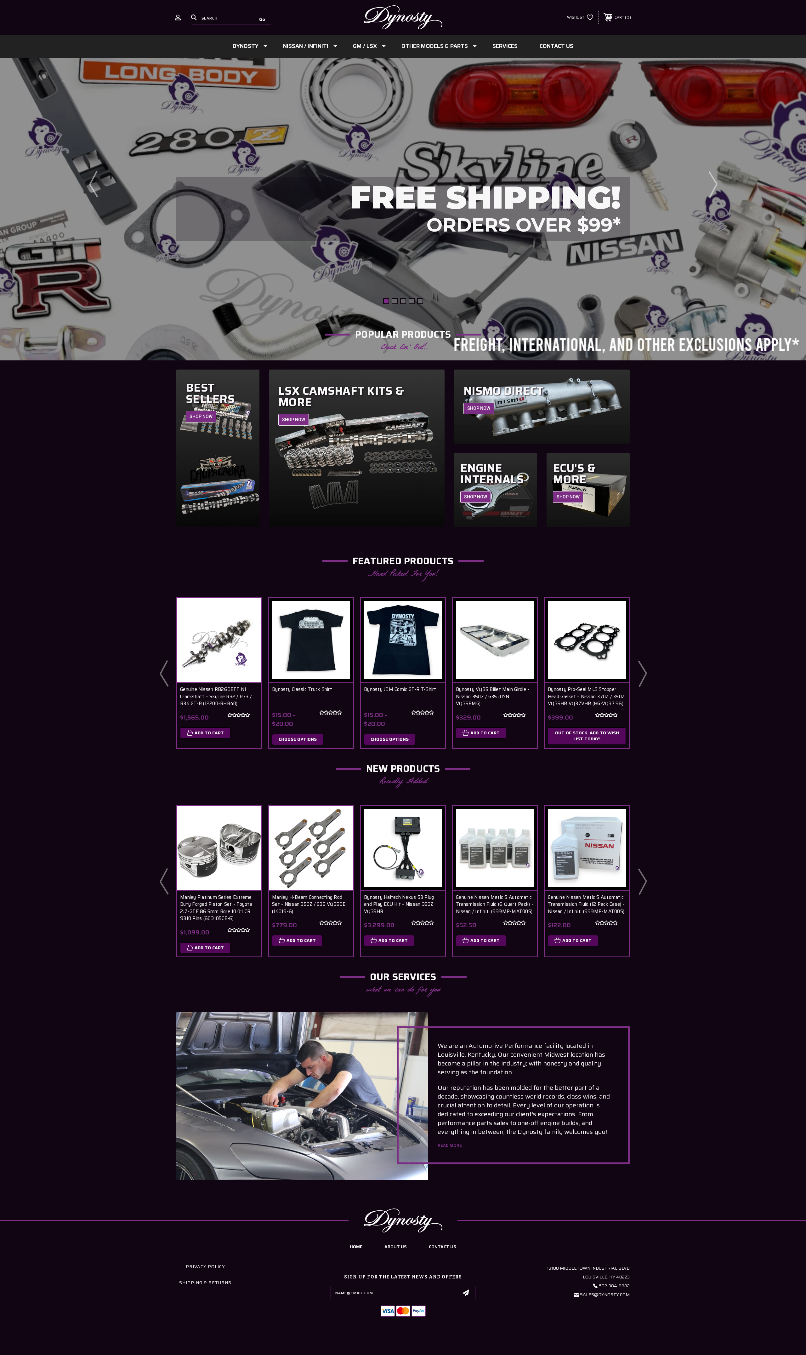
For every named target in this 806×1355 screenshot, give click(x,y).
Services (505, 46)
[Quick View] (248, 610)
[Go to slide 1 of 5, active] (386, 301)
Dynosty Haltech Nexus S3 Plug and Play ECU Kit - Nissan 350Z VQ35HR (399, 904)
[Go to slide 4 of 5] (412, 301)
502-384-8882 (614, 1285)
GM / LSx (365, 46)
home (356, 1246)
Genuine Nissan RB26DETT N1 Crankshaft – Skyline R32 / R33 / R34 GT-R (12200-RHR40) (216, 696)
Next (712, 184)
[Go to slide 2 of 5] (395, 301)
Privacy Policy (205, 1266)
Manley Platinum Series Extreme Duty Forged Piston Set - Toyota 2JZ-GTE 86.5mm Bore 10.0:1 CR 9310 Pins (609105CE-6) (216, 908)
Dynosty (245, 46)
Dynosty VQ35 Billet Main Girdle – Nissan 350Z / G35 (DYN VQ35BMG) (493, 696)
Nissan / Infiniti (305, 46)
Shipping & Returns (205, 1282)
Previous (93, 184)
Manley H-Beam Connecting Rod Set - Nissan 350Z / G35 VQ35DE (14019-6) (309, 904)
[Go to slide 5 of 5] (420, 301)
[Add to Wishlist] (248, 626)
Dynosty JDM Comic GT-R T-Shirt (400, 689)
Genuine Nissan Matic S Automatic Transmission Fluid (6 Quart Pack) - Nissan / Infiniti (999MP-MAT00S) (494, 904)
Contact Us (556, 46)
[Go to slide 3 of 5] (403, 301)
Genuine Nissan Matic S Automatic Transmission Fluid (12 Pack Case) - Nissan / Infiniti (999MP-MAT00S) (586, 904)
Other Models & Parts (434, 46)
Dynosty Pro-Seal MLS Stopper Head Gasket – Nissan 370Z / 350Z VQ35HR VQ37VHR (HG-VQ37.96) (586, 696)
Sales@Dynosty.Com (605, 1294)
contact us (442, 1246)
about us (395, 1246)
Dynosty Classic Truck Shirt (302, 689)
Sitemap (442, 1347)
